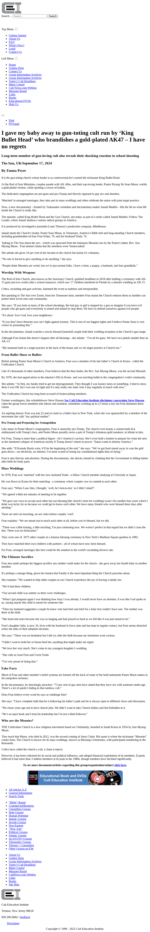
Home (12, 64)
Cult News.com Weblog (23, 87)
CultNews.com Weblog (22, 874)
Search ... (6, 16)
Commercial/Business (21, 805)
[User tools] (2, 115)
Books (12, 97)
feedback (25, 917)
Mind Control (17, 84)
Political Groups (18, 832)
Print (11, 120)
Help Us (13, 104)
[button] (16, 29)
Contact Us (15, 51)
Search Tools (16, 796)
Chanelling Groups (20, 809)
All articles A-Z (18, 789)
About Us (14, 38)
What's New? (16, 45)
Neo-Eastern (16, 825)
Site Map (14, 884)
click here (120, 765)
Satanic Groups (18, 835)
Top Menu (7, 29)
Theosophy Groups (20, 842)
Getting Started (17, 35)
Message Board (18, 91)
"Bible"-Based (17, 802)
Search (53, 16)
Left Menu (7, 58)
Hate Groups (16, 812)
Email (15, 123)
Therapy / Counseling (21, 845)
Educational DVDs (20, 101)
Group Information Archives (25, 74)
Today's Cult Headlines (22, 81)
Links (12, 94)
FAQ (12, 42)
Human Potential (18, 815)
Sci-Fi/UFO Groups (20, 838)
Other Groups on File (21, 848)
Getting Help (16, 68)
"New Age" (15, 828)
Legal (12, 48)
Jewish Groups (17, 822)
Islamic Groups (17, 818)
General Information (20, 792)
